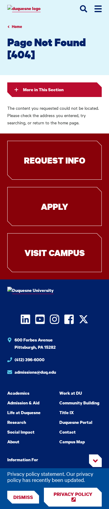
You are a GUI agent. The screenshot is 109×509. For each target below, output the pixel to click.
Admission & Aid (23, 403)
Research (16, 422)
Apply (54, 206)
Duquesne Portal (75, 422)
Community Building (79, 403)
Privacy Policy (73, 494)
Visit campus (55, 252)
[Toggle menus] (98, 8)
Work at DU (70, 393)
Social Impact (21, 432)
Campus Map (72, 442)
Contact (67, 432)
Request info (54, 160)
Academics (18, 393)
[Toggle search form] (83, 8)
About (13, 442)
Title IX (66, 412)
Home (17, 26)
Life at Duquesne (24, 412)
